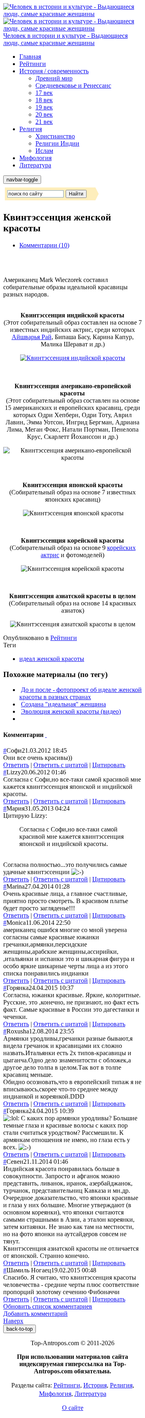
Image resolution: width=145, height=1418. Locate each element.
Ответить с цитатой (60, 764)
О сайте (72, 1407)
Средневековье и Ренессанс (73, 85)
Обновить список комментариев (47, 1306)
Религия (30, 129)
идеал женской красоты (51, 658)
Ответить (16, 764)
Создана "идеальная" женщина (63, 704)
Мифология (35, 157)
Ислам (44, 150)
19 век (44, 107)
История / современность (54, 71)
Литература (35, 165)
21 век (44, 121)
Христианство (55, 136)
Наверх (13, 1320)
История (95, 1385)
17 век (44, 92)
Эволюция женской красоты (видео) (71, 711)
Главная (30, 56)
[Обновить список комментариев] (46, 734)
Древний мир (53, 78)
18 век (44, 100)
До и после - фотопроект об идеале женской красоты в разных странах (80, 693)
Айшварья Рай (32, 336)
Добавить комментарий (35, 1313)
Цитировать (108, 764)
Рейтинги (32, 63)
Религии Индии (57, 143)
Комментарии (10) (44, 245)
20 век (44, 114)
